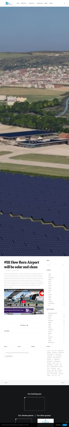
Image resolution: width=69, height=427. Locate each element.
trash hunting (61, 373)
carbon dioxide (54, 352)
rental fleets (54, 370)
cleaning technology (50, 354)
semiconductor (59, 370)
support (48, 373)
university (48, 375)
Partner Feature (53, 368)
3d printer (48, 350)
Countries (8, 270)
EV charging (49, 359)
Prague (58, 368)
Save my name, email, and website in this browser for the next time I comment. (17, 352)
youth (59, 375)
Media (46, 3)
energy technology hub (56, 357)
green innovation (49, 361)
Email (19, 346)
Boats (56, 350)
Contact (51, 3)
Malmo (48, 366)
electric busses (49, 357)
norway (48, 368)
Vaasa (53, 375)
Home (18, 3)
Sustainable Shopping (54, 373)
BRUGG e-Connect (60, 350)
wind (55, 375)
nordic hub (60, 366)
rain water (48, 370)
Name (5, 346)
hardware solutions (57, 361)
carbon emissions (61, 352)
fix (52, 359)
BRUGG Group (49, 352)
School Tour (31, 3)
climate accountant (58, 354)
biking (52, 350)
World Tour (23, 3)
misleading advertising (54, 366)
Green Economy (56, 359)
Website (33, 346)
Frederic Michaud (16, 270)
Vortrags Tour (40, 3)
